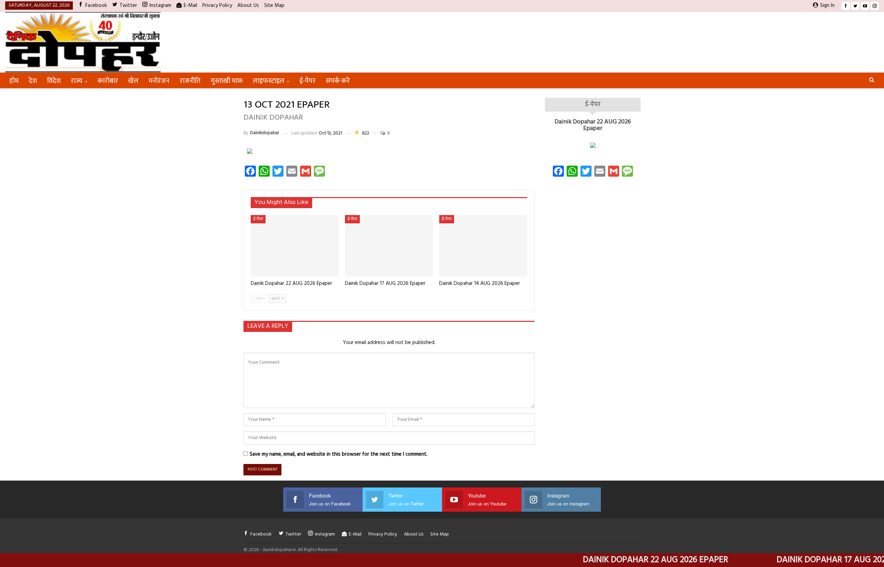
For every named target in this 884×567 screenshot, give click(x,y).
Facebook (96, 5)
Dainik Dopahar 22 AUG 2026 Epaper (593, 125)
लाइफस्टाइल (269, 81)
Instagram (160, 5)
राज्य (77, 81)
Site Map (274, 5)
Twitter (128, 5)
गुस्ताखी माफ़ (227, 81)
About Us (248, 5)
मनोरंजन (159, 81)
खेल (133, 81)
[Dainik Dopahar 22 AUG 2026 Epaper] (295, 246)
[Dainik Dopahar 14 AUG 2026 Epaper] (483, 246)
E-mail (190, 5)
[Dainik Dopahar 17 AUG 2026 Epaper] (389, 246)
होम (14, 81)
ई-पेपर (307, 81)
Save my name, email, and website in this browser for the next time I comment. (338, 454)
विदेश (54, 81)
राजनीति (190, 81)
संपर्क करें (338, 81)
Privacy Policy (217, 5)
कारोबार (107, 81)
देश (33, 81)
